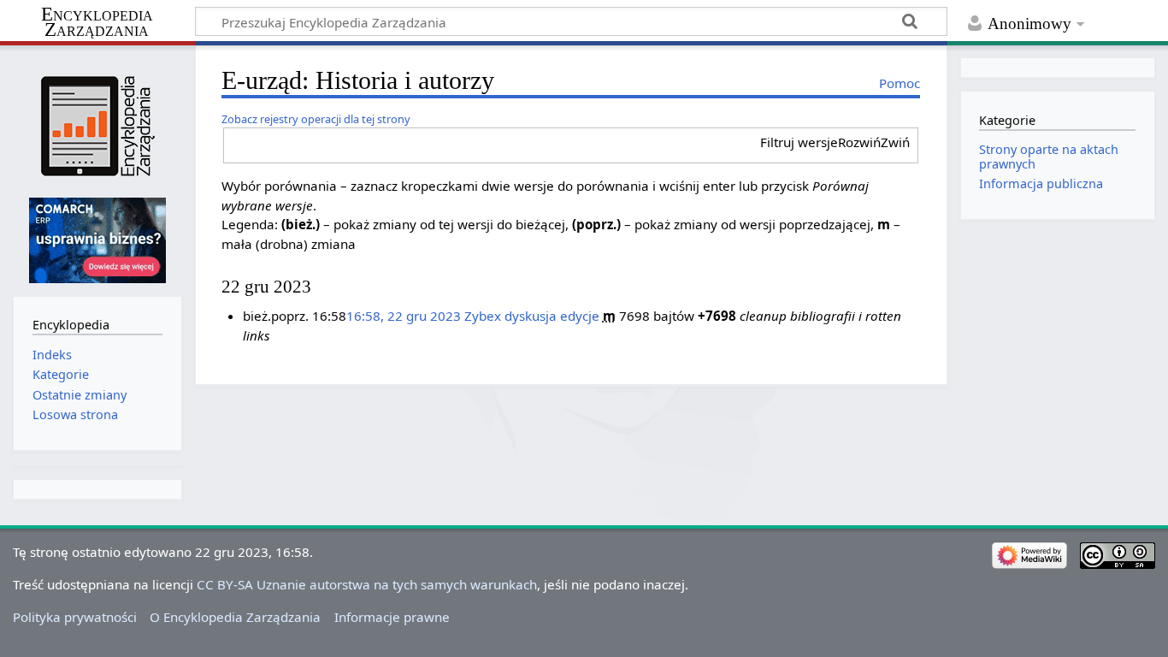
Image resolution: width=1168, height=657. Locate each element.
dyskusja (530, 315)
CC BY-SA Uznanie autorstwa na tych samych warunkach (367, 584)
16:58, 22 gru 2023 (403, 315)
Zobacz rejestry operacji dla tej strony (315, 119)
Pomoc (899, 83)
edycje (579, 315)
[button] (835, 142)
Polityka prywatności (75, 616)
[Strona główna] (97, 126)
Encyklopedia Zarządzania (97, 22)
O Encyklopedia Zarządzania (235, 616)
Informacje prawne (392, 616)
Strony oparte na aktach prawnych (1048, 156)
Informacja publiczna (1041, 183)
